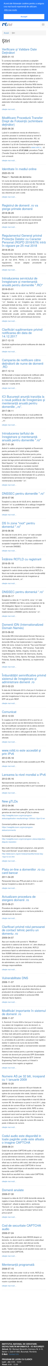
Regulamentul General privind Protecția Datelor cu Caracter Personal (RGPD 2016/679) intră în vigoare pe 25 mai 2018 (24, 240)
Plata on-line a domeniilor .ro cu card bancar (23, 871)
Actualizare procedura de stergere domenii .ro (19, 898)
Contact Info (14, 1354)
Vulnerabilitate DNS (15, 978)
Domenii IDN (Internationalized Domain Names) (22, 626)
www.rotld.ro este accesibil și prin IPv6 (21, 752)
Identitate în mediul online (19, 169)
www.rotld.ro (36, 147)
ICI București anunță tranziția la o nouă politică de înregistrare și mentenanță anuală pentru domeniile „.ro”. (23, 401)
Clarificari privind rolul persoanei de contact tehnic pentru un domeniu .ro (23, 930)
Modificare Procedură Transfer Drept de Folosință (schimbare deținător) (22, 121)
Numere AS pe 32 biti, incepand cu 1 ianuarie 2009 (23, 1078)
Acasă (6, 33)
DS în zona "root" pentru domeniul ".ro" (18, 525)
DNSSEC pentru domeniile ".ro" (23, 493)
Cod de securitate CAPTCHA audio (21, 1227)
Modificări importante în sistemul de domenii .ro (24, 1012)
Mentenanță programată (18, 1264)
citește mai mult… (9, 109)
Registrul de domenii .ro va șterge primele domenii (20, 207)
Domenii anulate (13, 1190)
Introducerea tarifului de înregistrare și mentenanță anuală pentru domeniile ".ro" (21, 436)
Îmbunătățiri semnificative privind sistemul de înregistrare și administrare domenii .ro (24, 678)
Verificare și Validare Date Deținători (19, 51)
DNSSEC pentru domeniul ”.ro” (23, 591)
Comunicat (9, 711)
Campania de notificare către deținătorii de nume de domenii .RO (22, 363)
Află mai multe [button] (10, 10)
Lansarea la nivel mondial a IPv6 (24, 774)
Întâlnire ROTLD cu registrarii (21, 559)
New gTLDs (10, 801)
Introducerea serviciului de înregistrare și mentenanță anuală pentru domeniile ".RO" (22, 281)
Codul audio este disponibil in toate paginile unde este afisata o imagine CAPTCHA (23, 1139)
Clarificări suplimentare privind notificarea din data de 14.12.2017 (22, 332)
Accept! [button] (24, 17)
